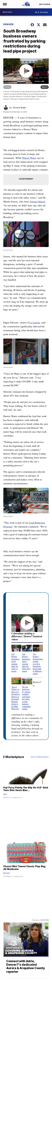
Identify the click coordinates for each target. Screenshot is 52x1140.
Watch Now (44, 4)
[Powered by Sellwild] (45, 920)
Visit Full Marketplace (40, 757)
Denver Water (29, 157)
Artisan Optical (37, 201)
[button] (16, 658)
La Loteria (34, 322)
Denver (8, 24)
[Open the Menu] (4, 4)
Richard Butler (19, 107)
